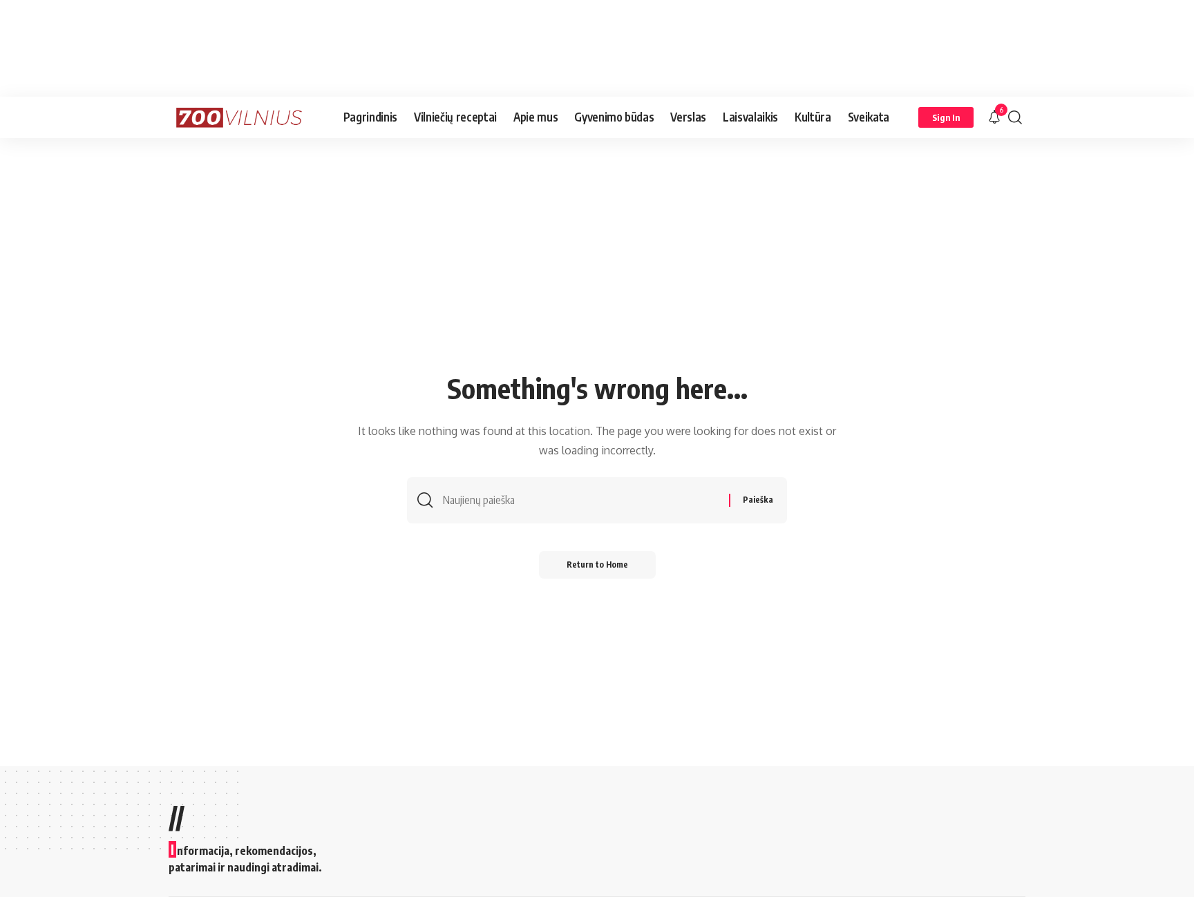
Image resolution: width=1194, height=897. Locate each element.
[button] (946, 117)
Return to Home (597, 564)
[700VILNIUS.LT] (245, 117)
